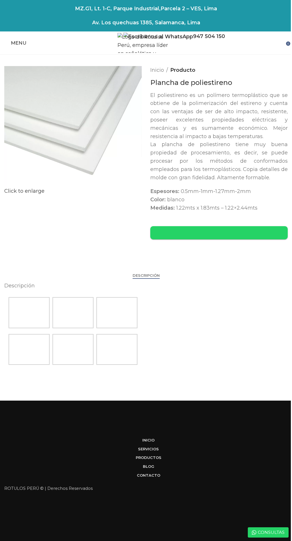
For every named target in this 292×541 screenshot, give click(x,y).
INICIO (148, 440)
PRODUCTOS (148, 457)
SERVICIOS (148, 449)
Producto (182, 70)
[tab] (146, 276)
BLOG (148, 466)
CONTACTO (148, 475)
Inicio (157, 70)
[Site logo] (146, 42)
